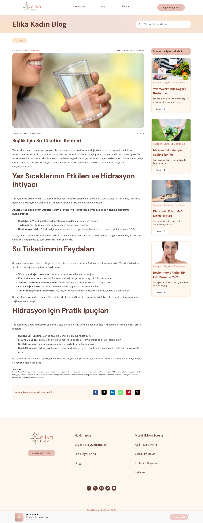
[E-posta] (137, 392)
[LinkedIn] (112, 392)
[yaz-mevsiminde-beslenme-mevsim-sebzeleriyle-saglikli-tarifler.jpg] (171, 120)
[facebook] (89, 488)
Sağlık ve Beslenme (31, 50)
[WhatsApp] (120, 392)
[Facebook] (95, 392)
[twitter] (95, 488)
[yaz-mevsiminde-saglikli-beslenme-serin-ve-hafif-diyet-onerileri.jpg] (171, 58)
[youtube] (114, 488)
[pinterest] (107, 488)
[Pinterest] (129, 392)
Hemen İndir (179, 517)
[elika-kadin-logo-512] (32, 3)
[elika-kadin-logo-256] (41, 433)
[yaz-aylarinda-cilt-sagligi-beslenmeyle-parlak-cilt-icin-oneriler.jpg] (171, 242)
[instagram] (101, 488)
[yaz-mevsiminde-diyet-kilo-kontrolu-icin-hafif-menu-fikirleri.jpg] (171, 181)
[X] (104, 392)
